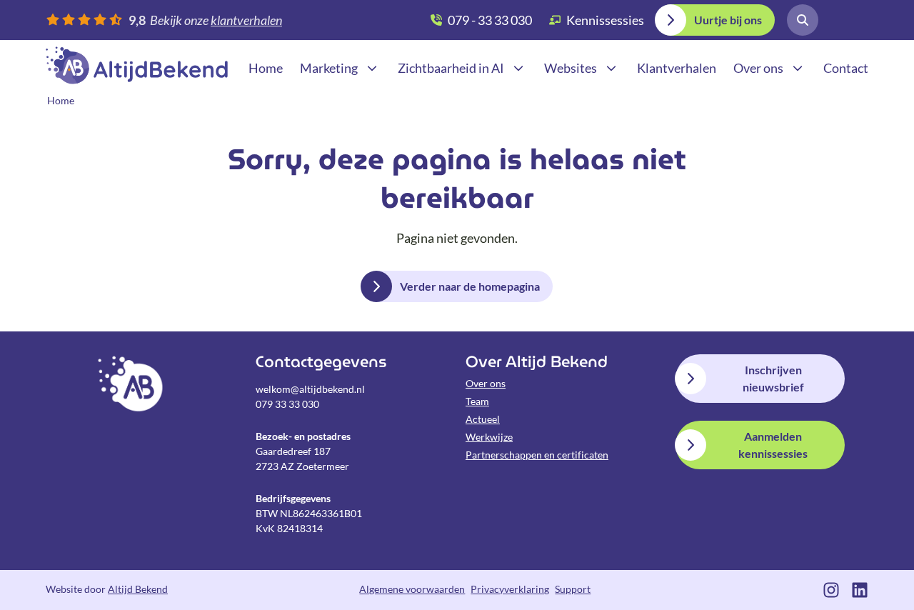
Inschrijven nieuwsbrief (773, 378)
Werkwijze (489, 437)
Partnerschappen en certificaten (537, 455)
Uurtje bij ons (728, 19)
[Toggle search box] (802, 20)
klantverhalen (246, 20)
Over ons (486, 383)
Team (477, 401)
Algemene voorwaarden (412, 589)
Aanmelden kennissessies (773, 444)
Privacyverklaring (510, 589)
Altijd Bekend (137, 65)
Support (573, 589)
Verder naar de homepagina (470, 286)
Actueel (483, 419)
